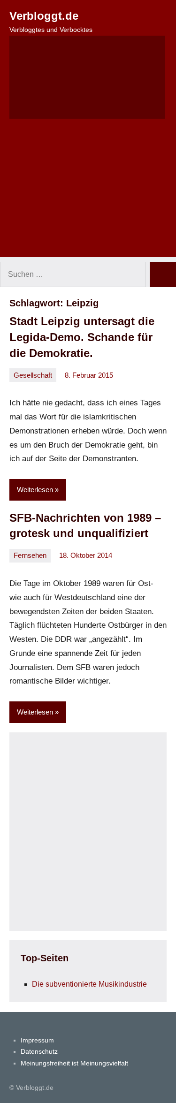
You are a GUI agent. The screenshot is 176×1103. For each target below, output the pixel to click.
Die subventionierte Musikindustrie (89, 984)
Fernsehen (30, 555)
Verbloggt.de (43, 15)
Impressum (37, 1040)
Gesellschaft (33, 375)
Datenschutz (39, 1051)
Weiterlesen (35, 490)
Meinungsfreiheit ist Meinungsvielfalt (74, 1063)
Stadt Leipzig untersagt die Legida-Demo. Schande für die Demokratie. (81, 337)
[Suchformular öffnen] (87, 77)
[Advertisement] (88, 194)
